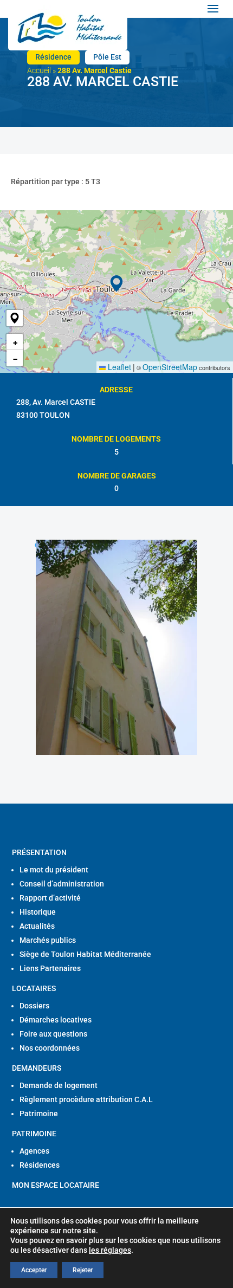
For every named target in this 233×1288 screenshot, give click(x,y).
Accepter (34, 1270)
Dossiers (34, 1005)
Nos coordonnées (50, 1048)
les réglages (110, 1250)
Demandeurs (36, 1068)
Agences (34, 1151)
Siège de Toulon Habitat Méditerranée (85, 954)
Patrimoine (39, 1113)
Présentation (39, 852)
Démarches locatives (56, 1019)
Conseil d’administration (62, 883)
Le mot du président (54, 869)
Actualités (37, 926)
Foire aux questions (53, 1034)
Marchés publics (48, 940)
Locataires (34, 988)
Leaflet (118, 366)
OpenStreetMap (170, 366)
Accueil (39, 70)
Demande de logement (59, 1085)
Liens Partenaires (50, 968)
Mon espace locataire (55, 1185)
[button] (15, 318)
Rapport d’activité (50, 898)
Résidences (40, 1165)
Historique (38, 912)
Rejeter (83, 1270)
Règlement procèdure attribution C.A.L (86, 1099)
